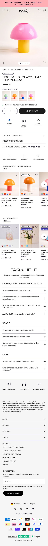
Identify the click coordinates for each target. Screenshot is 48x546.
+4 (12, 246)
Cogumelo (29, 70)
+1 (31, 194)
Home (4, 70)
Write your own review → (24, 540)
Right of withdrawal (12, 454)
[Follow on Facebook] (15, 509)
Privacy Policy (9, 461)
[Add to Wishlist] (44, 62)
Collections (16, 70)
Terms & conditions (11, 451)
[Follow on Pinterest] (27, 509)
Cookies (6, 444)
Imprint (5, 465)
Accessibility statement (13, 447)
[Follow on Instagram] (21, 509)
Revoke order (8, 458)
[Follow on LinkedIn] (33, 509)
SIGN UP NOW (13, 493)
